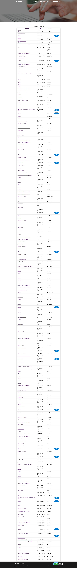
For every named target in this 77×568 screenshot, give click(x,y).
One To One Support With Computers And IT (24, 53)
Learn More (16, 566)
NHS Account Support (21, 47)
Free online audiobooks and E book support (24, 44)
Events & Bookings (19, 1)
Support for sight (20, 248)
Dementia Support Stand (21, 170)
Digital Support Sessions (21, 144)
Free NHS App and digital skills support (23, 456)
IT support (19, 39)
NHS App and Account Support (22, 41)
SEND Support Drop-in (21, 364)
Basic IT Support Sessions (21, 165)
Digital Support (20, 201)
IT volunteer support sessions (22, 56)
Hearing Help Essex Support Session (23, 100)
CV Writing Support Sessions (22, 66)
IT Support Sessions (20, 45)
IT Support (19, 30)
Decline (60, 563)
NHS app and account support (22, 157)
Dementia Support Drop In (21, 33)
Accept (56, 563)
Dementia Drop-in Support (21, 326)
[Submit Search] (57, 1)
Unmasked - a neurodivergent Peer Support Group (25, 73)
